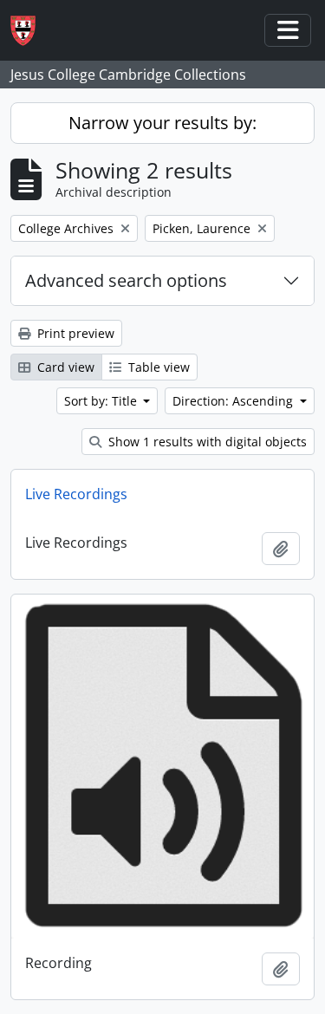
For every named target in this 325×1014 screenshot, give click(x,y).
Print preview (74, 333)
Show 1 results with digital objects (206, 441)
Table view (157, 367)
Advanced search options (126, 280)
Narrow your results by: (162, 122)
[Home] (29, 31)
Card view (64, 367)
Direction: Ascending (234, 401)
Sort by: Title (102, 401)
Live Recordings (76, 494)
